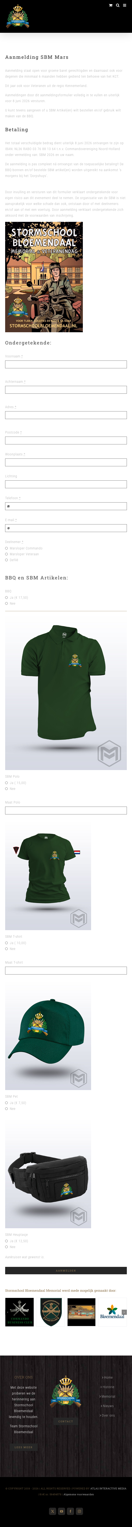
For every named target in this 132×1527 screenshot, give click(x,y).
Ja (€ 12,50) (19, 1241)
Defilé (14, 560)
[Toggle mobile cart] (111, 5)
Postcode (13, 432)
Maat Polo (12, 802)
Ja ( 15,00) (18, 783)
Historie (108, 1387)
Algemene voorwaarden (79, 1494)
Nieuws (108, 1406)
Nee (12, 603)
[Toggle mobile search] (118, 5)
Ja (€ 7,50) (18, 1103)
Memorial (108, 1396)
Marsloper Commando (26, 548)
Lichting (11, 476)
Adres (10, 407)
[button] (7, 1312)
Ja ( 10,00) (18, 943)
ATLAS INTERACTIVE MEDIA (108, 1488)
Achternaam (15, 382)
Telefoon (13, 498)
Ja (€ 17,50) (19, 597)
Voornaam (14, 356)
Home (108, 1377)
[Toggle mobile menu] (125, 5)
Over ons (108, 1415)
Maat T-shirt (14, 962)
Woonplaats (15, 454)
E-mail (11, 520)
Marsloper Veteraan (24, 554)
